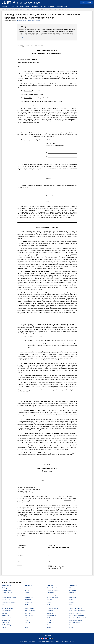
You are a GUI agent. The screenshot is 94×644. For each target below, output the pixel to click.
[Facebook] (44, 638)
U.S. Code (4, 613)
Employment (50, 592)
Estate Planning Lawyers (9, 597)
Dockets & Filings (7, 625)
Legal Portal (32, 641)
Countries (49, 625)
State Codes (28, 613)
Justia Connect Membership (77, 611)
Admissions (72, 590)
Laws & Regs (43, 6)
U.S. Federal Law (7, 608)
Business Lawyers (7, 590)
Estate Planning (29, 597)
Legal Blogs (50, 613)
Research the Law (25, 6)
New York (27, 622)
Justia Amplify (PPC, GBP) (76, 620)
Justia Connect (23, 641)
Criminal (27, 590)
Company (38, 641)
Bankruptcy (28, 588)
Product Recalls (51, 618)
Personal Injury (29, 602)
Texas (26, 625)
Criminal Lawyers (7, 592)
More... (4, 604)
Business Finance (21, 21)
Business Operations (53, 590)
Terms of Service (50, 641)
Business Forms (51, 615)
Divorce (27, 592)
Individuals (28, 586)
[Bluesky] (50, 638)
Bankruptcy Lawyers (7, 588)
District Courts (6, 622)
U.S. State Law (29, 608)
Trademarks (50, 622)
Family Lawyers (6, 600)
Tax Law (49, 602)
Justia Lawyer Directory (75, 613)
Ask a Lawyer (14, 6)
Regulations (5, 615)
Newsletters (51, 6)
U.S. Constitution (6, 611)
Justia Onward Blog (74, 622)
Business (50, 586)
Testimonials (73, 625)
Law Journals (73, 597)
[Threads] (48, 638)
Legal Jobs (50, 611)
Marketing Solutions (61, 6)
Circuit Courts (6, 620)
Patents (49, 620)
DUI (26, 595)
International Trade (52, 597)
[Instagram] (46, 638)
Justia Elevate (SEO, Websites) (77, 618)
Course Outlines (73, 595)
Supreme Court (6, 618)
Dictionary (72, 588)
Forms (7, 9)
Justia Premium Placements (76, 615)
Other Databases (52, 608)
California (27, 618)
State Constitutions (30, 611)
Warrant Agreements (34, 21)
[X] (52, 638)
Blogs (71, 600)
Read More (22, 38)
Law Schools (34, 6)
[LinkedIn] (39, 638)
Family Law (28, 600)
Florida (26, 620)
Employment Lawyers (8, 595)
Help (43, 641)
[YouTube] (42, 638)
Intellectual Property (52, 595)
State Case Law (29, 615)
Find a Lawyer (5, 6)
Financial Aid (72, 592)
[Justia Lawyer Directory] (54, 638)
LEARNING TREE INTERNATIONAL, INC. (30, 9)
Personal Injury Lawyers (8, 602)
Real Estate (50, 600)
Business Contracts (14, 9)
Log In (83, 2)
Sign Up (89, 2)
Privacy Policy (59, 641)
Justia (2, 9)
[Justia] (8, 2)
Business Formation (52, 588)
